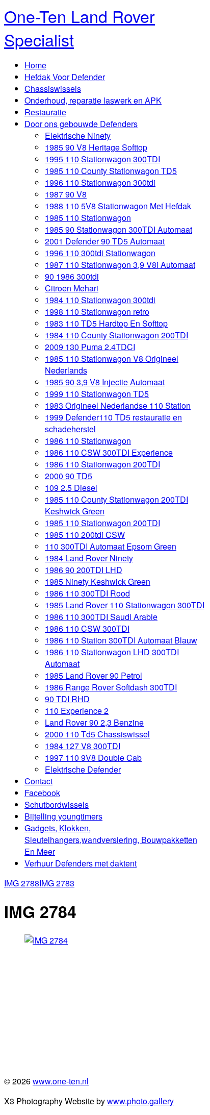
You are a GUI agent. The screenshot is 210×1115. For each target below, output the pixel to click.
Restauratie (45, 112)
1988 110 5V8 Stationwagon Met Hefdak (118, 206)
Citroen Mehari (71, 288)
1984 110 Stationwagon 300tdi (100, 300)
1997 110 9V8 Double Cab (93, 757)
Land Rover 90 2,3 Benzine (94, 722)
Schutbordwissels (56, 804)
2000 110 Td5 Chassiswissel (97, 734)
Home (35, 65)
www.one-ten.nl (61, 1081)
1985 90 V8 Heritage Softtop (96, 147)
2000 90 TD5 (68, 476)
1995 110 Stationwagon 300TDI (102, 159)
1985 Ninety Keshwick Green (97, 581)
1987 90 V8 (66, 194)
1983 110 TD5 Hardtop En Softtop (106, 323)
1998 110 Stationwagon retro (97, 311)
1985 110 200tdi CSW (85, 534)
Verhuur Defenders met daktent (80, 863)
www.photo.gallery (140, 1101)
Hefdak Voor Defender (64, 77)
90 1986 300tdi (72, 276)
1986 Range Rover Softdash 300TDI (111, 687)
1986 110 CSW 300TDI (87, 628)
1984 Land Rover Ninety (89, 558)
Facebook (42, 793)
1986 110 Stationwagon (88, 441)
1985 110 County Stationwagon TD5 (111, 171)
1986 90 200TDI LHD (83, 570)
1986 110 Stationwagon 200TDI (102, 464)
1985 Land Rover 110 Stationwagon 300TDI (124, 605)
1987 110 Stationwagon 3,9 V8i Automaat (120, 264)
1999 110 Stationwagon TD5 (97, 394)
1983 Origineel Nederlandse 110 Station (118, 405)
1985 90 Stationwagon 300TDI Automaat (118, 229)
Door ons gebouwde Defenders (81, 124)
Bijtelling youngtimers (63, 816)
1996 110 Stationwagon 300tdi (100, 182)
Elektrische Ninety (78, 135)
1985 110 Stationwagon (88, 218)
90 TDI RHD (67, 699)
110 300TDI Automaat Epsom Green (110, 546)
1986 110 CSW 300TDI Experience (109, 452)
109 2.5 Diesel (71, 487)
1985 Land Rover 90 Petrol (93, 675)
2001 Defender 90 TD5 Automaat (105, 241)
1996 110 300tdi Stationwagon (100, 253)
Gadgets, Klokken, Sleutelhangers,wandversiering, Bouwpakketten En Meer (110, 839)
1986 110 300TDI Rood (87, 593)
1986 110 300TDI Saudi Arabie (101, 617)
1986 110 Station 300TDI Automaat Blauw (121, 640)
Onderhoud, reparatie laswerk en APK (93, 100)
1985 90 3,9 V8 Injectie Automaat (105, 382)
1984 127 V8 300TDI (82, 746)
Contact (38, 781)
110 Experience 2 (77, 710)
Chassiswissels (52, 88)
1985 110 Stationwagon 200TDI (102, 523)
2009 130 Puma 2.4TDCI (90, 347)
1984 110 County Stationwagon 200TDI (116, 335)
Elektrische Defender (83, 769)
